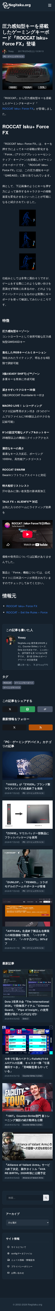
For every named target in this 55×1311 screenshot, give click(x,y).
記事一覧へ (25, 664)
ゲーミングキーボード (24, 682)
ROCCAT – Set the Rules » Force (27, 612)
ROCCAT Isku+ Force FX (17, 108)
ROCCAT (7, 682)
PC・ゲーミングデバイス (14, 56)
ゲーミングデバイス (12, 687)
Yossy (22, 637)
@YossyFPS (42, 664)
